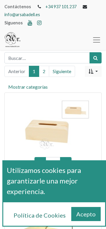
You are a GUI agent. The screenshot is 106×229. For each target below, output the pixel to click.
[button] (93, 71)
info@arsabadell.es (22, 14)
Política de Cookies (40, 215)
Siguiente (62, 71)
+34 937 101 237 (61, 6)
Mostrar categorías (28, 87)
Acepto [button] (86, 214)
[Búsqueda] (96, 57)
